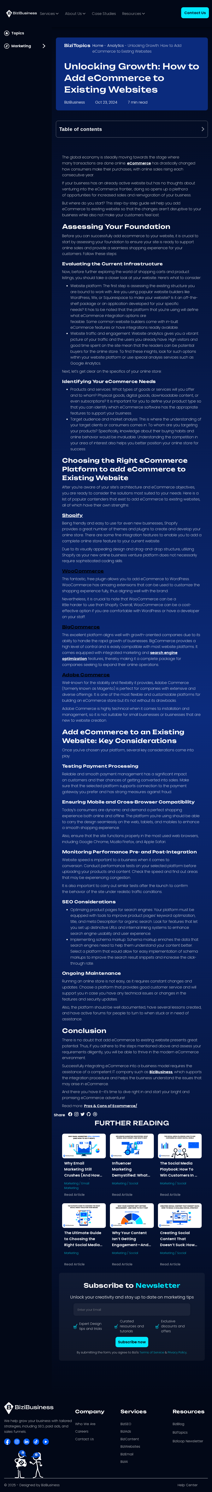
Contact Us (195, 12)
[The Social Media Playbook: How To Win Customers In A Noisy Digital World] (180, 1146)
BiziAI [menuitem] (124, 1461)
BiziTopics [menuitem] (180, 1432)
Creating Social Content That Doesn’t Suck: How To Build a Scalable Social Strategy (178, 1244)
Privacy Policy (177, 1352)
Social (133, 1183)
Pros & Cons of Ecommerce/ (110, 1105)
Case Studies (104, 13)
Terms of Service (152, 1352)
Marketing (71, 1183)
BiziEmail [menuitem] (126, 1454)
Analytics (115, 45)
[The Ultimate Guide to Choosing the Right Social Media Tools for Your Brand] (84, 1215)
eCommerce (139, 163)
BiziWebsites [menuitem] (130, 1446)
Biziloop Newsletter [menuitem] (188, 1441)
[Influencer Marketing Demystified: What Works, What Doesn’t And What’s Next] (132, 1146)
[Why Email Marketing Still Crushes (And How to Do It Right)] (84, 1146)
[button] (203, 129)
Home (97, 45)
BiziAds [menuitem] (125, 1431)
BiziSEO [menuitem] (125, 1424)
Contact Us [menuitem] (84, 1439)
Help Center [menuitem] (188, 1485)
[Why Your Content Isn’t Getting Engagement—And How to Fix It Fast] (132, 1215)
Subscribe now (132, 1342)
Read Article (74, 1194)
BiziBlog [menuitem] (178, 1424)
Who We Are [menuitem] (85, 1424)
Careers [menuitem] (81, 1431)
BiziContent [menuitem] (129, 1439)
